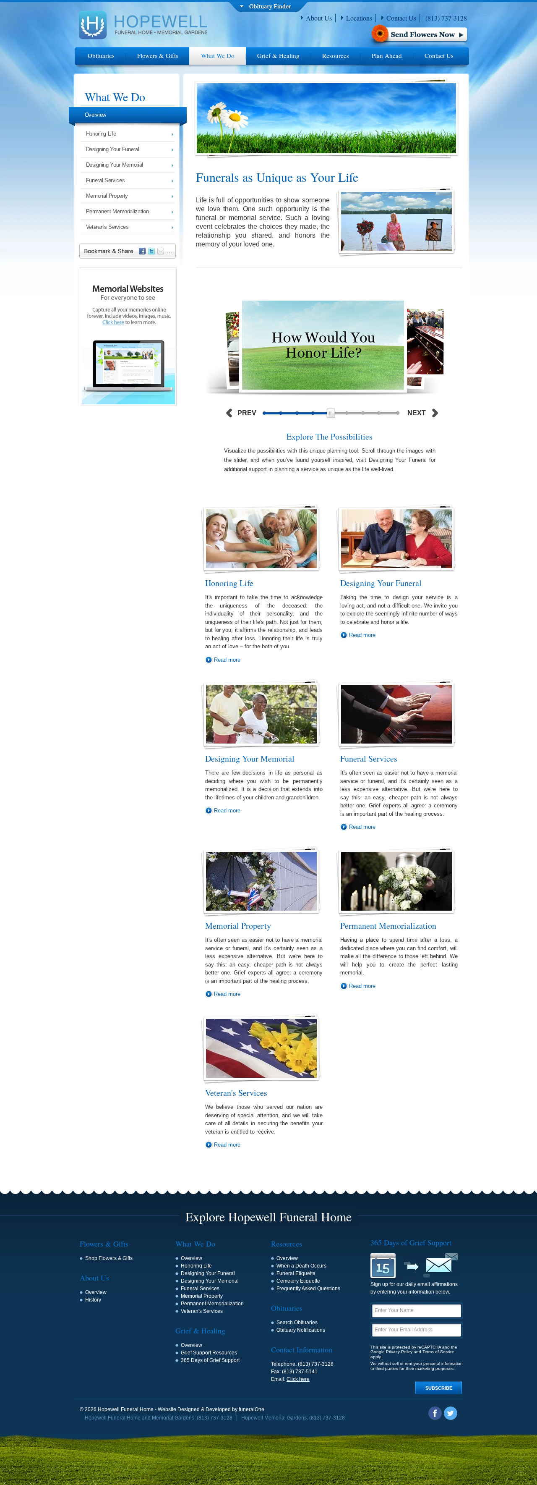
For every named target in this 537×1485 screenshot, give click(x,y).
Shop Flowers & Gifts (109, 1258)
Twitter (450, 1413)
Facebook (435, 1413)
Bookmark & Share (129, 252)
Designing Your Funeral (112, 149)
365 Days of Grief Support (210, 1360)
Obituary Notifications (300, 1330)
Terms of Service (438, 1351)
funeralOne (251, 1409)
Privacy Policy (399, 1351)
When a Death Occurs (301, 1266)
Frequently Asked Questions (308, 1288)
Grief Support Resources (209, 1353)
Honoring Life (101, 134)
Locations (359, 17)
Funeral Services (105, 180)
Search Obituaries (297, 1322)
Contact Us (401, 17)
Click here (298, 1379)
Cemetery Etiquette (298, 1281)
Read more (227, 660)
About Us (319, 17)
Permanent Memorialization (117, 211)
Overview (95, 115)
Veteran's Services (107, 227)
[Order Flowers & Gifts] (418, 35)
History (93, 1300)
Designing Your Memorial (114, 165)
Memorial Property (107, 196)
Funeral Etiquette (295, 1273)
